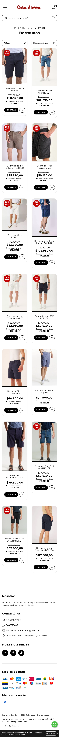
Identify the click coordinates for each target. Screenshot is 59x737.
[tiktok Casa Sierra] (21, 653)
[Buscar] (53, 18)
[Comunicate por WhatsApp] (54, 724)
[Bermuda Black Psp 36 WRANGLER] (22, 560)
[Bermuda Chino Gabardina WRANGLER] (22, 410)
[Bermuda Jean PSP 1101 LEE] (52, 337)
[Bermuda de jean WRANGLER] (52, 112)
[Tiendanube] (10, 726)
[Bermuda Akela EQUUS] (22, 256)
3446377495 (12, 625)
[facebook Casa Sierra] (13, 653)
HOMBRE (27, 28)
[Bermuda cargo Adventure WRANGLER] (52, 187)
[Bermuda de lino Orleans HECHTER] (22, 187)
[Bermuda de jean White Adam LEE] (22, 337)
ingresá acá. (46, 719)
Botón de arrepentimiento (14, 722)
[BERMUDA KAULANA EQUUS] (22, 494)
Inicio (16, 28)
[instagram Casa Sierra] (5, 653)
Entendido (51, 733)
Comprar (11, 110)
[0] (53, 8)
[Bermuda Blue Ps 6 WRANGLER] (52, 487)
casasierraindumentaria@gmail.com (23, 630)
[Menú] (5, 8)
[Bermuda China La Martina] (22, 110)
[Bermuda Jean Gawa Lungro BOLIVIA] (52, 262)
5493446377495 (13, 620)
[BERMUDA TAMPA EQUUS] (52, 409)
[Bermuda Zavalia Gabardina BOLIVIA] (52, 567)
